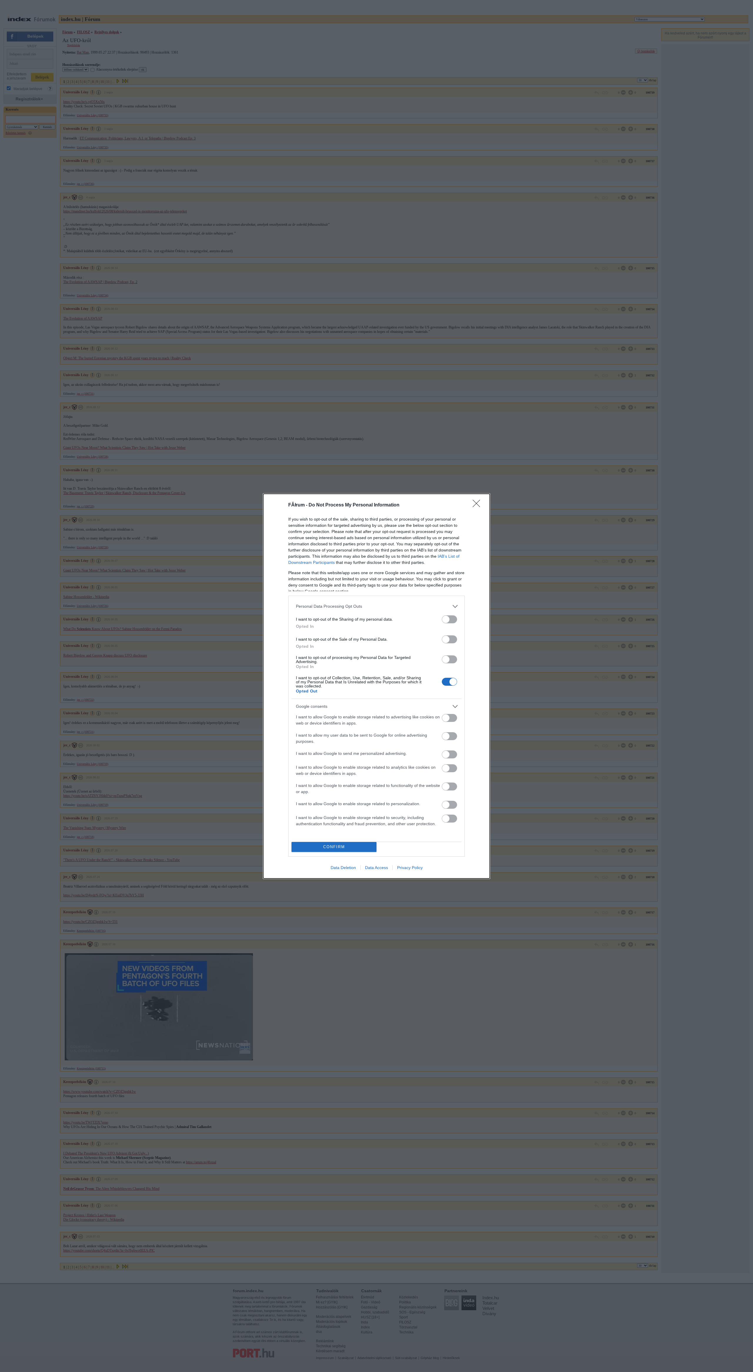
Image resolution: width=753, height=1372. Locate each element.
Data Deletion (343, 867)
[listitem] (376, 606)
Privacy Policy (410, 867)
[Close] (478, 505)
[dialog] (376, 686)
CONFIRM (334, 847)
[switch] (449, 619)
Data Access (376, 867)
